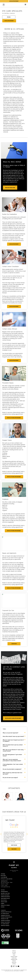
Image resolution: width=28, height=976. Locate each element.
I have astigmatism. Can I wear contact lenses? (13, 765)
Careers (14, 953)
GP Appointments (4, 891)
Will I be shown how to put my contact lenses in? (13, 745)
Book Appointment (9, 20)
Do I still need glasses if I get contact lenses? (12, 755)
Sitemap (14, 963)
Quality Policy (14, 958)
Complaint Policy (14, 959)
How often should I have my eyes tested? (13, 736)
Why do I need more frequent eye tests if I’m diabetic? (13, 740)
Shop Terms (14, 962)
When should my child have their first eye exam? (12, 773)
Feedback (14, 960)
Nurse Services (4, 900)
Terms (14, 955)
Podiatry (2, 903)
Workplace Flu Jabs (4, 918)
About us (14, 950)
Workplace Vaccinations (5, 920)
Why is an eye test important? (10, 732)
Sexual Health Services (5, 898)
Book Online (3, 875)
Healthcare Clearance (5, 925)
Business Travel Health (5, 922)
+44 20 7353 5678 (4, 877)
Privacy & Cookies (14, 956)
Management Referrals (5, 915)
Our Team (14, 952)
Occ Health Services (5, 913)
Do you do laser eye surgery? (10, 777)
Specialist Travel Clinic (5, 893)
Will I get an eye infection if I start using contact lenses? (13, 750)
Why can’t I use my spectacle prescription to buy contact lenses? (12, 760)
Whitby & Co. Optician (5, 905)
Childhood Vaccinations (5, 896)
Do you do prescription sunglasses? (12, 769)
